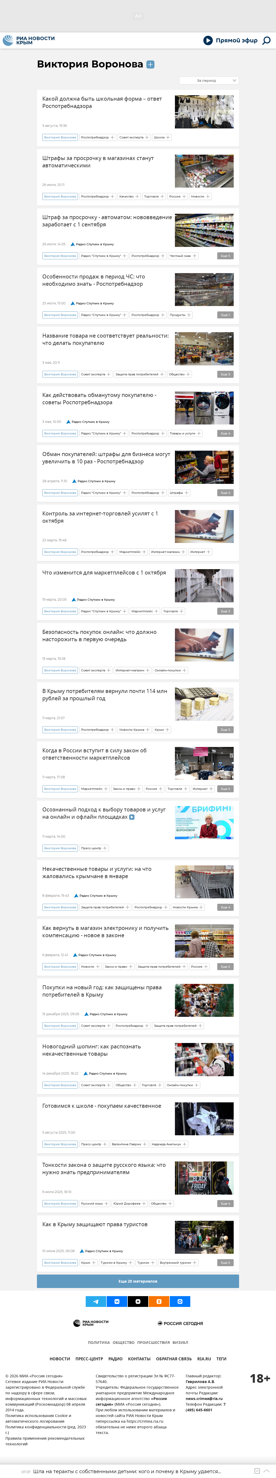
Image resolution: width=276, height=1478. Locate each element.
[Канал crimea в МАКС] (180, 1301)
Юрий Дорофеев (126, 1203)
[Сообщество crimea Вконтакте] (117, 1301)
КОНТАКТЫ (139, 1360)
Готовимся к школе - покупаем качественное (101, 1106)
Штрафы (176, 493)
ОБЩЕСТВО (123, 1343)
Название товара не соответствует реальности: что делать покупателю (105, 339)
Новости (197, 196)
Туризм (143, 1263)
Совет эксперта (131, 137)
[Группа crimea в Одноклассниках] (159, 1301)
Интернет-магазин (165, 552)
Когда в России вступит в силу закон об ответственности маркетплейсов (94, 754)
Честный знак (180, 256)
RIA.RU (204, 1360)
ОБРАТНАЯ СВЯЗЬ (174, 1360)
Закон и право (124, 789)
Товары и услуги (182, 433)
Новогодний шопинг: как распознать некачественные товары (91, 1050)
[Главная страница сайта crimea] (28, 40)
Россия (175, 196)
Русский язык (92, 1203)
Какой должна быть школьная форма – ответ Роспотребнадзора (102, 102)
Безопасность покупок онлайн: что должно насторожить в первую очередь (99, 635)
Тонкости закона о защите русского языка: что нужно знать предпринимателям (104, 1168)
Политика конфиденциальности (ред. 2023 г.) (45, 1430)
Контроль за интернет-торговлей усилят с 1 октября (100, 517)
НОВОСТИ (60, 1360)
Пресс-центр (91, 848)
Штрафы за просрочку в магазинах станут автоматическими (98, 162)
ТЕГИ (221, 1360)
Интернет (197, 552)
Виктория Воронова (90, 64)
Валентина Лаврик (126, 1144)
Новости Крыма (131, 730)
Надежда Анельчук (166, 1144)
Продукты (177, 315)
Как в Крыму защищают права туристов (95, 1224)
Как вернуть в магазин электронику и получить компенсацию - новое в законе (105, 932)
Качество (126, 196)
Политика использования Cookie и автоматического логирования (38, 1419)
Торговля (151, 196)
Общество (177, 374)
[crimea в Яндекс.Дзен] (138, 1301)
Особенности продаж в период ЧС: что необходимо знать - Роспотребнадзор (93, 280)
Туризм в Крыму (114, 1263)
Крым (159, 730)
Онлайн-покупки (168, 670)
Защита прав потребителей (137, 374)
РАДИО (115, 1360)
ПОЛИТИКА (99, 1343)
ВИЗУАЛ (180, 1343)
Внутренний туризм (175, 1263)
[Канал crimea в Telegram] (96, 1301)
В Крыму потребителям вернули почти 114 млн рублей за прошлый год (104, 695)
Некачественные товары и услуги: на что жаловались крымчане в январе (96, 872)
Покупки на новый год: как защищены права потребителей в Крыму (102, 991)
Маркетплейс (130, 552)
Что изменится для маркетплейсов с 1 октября (104, 572)
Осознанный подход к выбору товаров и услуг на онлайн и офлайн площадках (104, 813)
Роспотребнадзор (95, 137)
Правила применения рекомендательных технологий (45, 1442)
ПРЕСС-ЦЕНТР (89, 1360)
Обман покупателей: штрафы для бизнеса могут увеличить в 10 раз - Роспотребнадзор (106, 458)
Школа (159, 137)
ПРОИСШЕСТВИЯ (153, 1343)
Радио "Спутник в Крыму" (101, 256)
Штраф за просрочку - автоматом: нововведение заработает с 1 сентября (107, 221)
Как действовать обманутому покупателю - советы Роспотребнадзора (99, 399)
